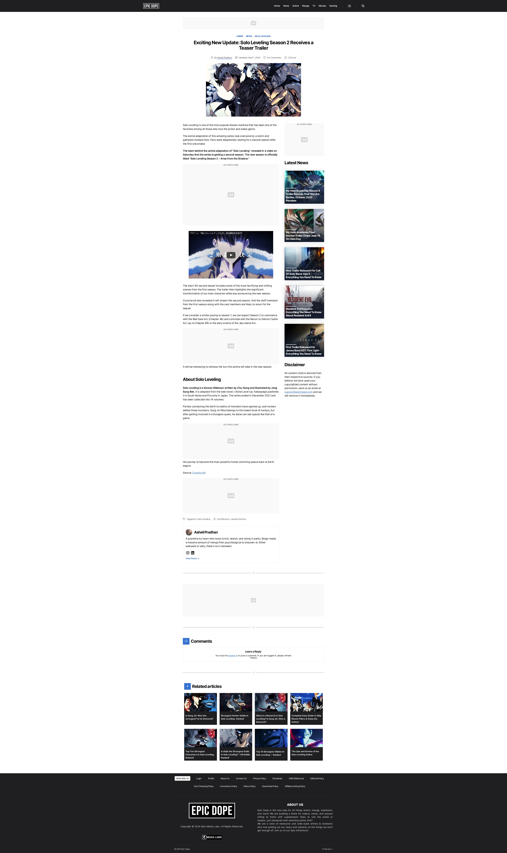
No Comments (274, 57)
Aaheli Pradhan (224, 57)
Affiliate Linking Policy (295, 786)
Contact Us (241, 778)
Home (277, 5)
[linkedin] (193, 553)
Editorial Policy (317, 778)
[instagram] (188, 553)
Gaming (333, 5)
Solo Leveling (263, 36)
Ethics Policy (249, 786)
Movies (322, 5)
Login (198, 778)
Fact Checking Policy (203, 786)
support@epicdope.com (299, 391)
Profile (211, 778)
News (286, 5)
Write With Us (182, 778)
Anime (295, 5)
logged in (232, 655)
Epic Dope (185, 849)
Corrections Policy (228, 786)
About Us (224, 778)
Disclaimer (277, 778)
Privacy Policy (259, 778)
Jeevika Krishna (238, 519)
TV (314, 5)
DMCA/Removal (296, 778)
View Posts (192, 558)
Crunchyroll (199, 472)
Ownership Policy (270, 786)
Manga (305, 5)
